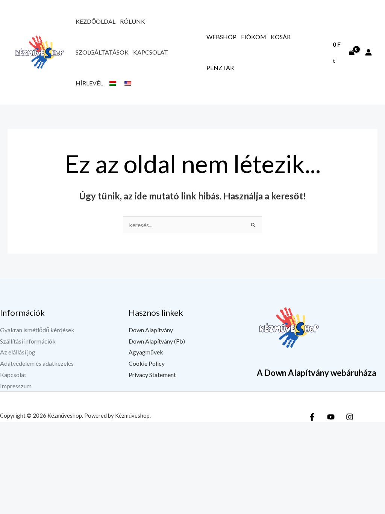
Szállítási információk (28, 341)
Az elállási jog (17, 352)
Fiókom (253, 36)
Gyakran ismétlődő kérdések (37, 329)
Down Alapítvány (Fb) (157, 341)
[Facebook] (312, 417)
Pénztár (220, 67)
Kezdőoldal (95, 21)
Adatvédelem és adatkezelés (37, 363)
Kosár (281, 36)
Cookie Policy (147, 363)
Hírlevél (89, 83)
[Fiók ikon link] (368, 52)
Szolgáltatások (102, 52)
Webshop (221, 36)
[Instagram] (349, 417)
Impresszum (16, 385)
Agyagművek (146, 352)
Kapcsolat (150, 52)
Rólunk (132, 21)
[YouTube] (331, 417)
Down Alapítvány (151, 329)
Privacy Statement (152, 374)
